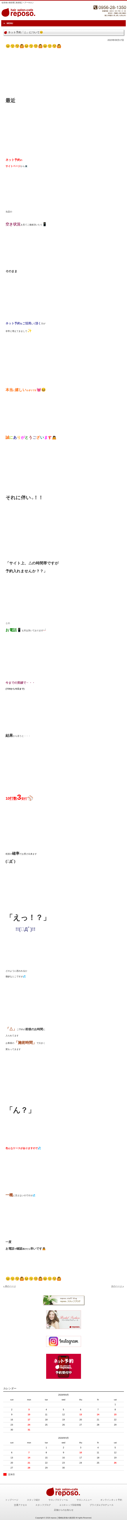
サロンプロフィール (58, 1500)
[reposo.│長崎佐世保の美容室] (19, 16)
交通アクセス (20, 1505)
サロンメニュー (84, 1500)
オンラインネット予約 (111, 1500)
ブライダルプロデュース (102, 1505)
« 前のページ (9, 1286)
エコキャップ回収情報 (70, 1505)
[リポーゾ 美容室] (63, 1341)
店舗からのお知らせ (63, 1510)
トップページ (11, 1500)
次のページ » (117, 1286)
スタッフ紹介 (33, 1500)
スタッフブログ (43, 1505)
